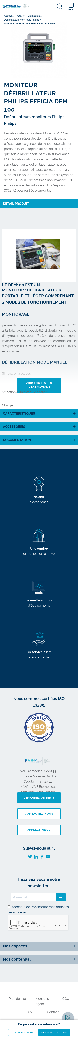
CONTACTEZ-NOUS (22, 1032)
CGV (29, 1012)
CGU (65, 999)
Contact (53, 1012)
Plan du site (17, 999)
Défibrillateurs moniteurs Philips (21, 19)
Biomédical (34, 15)
